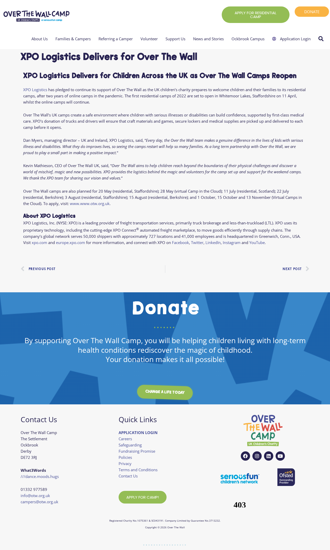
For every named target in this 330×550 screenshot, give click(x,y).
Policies (125, 457)
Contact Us (128, 475)
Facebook (180, 242)
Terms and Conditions (138, 469)
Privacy (125, 463)
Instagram (232, 242)
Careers (125, 438)
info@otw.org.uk (35, 495)
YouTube (257, 242)
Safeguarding (130, 444)
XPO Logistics (35, 89)
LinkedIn (213, 242)
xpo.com (39, 242)
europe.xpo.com (70, 242)
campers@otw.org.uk (39, 501)
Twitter (197, 242)
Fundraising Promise (137, 451)
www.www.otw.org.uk (90, 203)
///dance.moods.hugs (40, 476)
